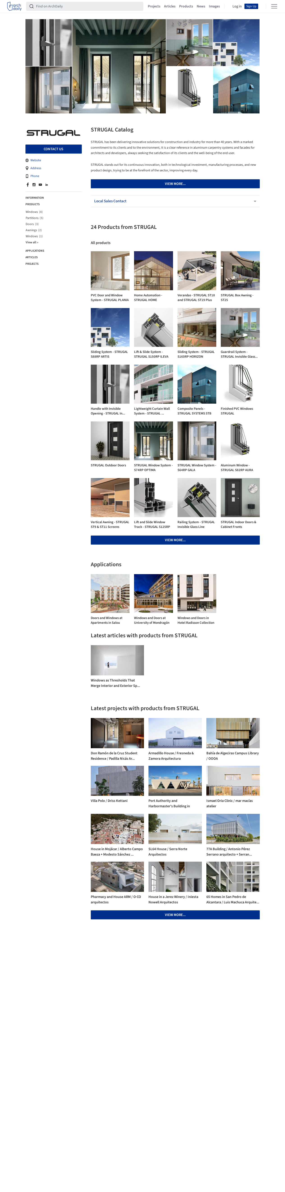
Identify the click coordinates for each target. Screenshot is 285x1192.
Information (34, 198)
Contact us (53, 149)
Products (186, 6)
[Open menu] (274, 6)
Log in (237, 6)
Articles (170, 6)
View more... (175, 540)
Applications (34, 251)
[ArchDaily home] (14, 6)
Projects (154, 6)
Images (214, 6)
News (201, 6)
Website (35, 160)
